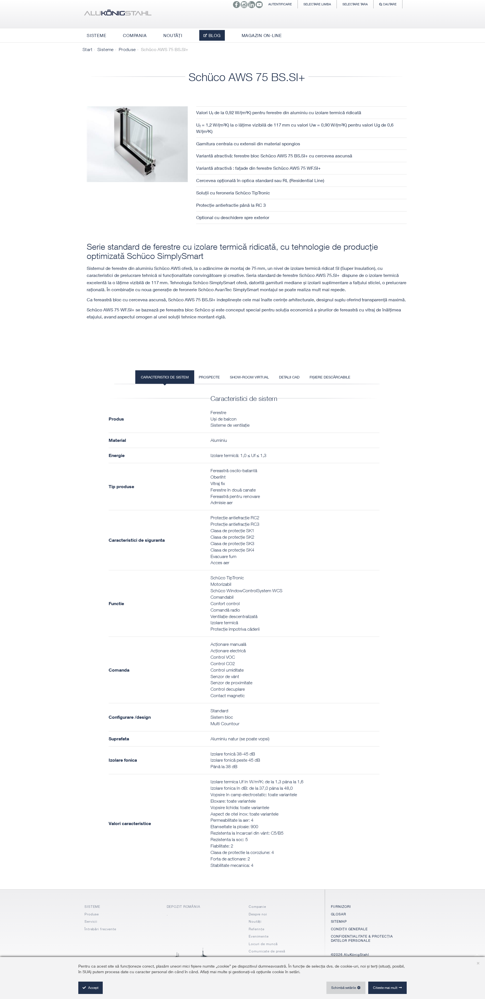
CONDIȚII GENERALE (349, 929)
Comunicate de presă (267, 951)
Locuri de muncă (263, 944)
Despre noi (258, 914)
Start (87, 49)
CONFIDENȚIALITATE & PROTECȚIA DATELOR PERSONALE (362, 938)
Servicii (90, 921)
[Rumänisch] (118, 14)
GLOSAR (338, 914)
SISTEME (92, 906)
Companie (257, 906)
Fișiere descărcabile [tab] (330, 377)
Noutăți (255, 921)
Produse (127, 49)
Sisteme (105, 49)
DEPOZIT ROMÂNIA (184, 906)
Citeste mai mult (385, 988)
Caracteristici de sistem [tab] (165, 377)
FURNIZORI (341, 906)
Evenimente (259, 936)
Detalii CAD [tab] (289, 377)
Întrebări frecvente (100, 929)
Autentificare (280, 4)
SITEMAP (339, 921)
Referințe (256, 929)
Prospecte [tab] (209, 377)
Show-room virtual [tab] (249, 377)
